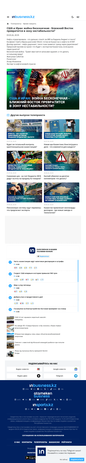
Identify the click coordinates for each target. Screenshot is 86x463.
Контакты (27, 446)
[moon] (72, 17)
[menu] (8, 17)
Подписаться (77, 459)
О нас (17, 446)
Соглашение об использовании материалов (43, 439)
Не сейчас (64, 459)
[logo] (40, 17)
